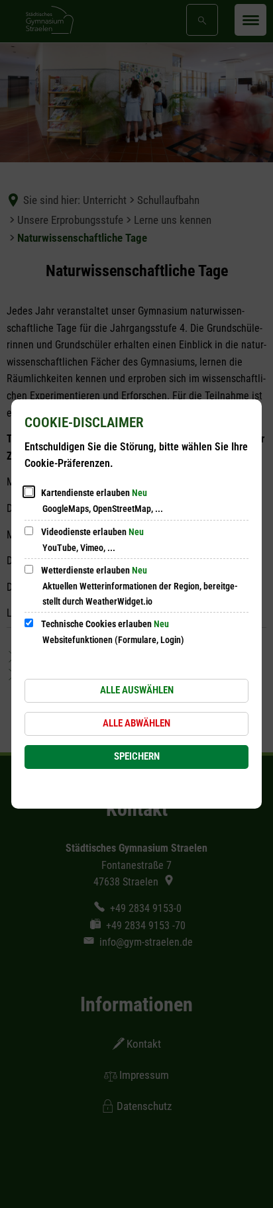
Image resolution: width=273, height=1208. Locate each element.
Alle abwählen (136, 723)
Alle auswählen (137, 690)
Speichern (137, 756)
